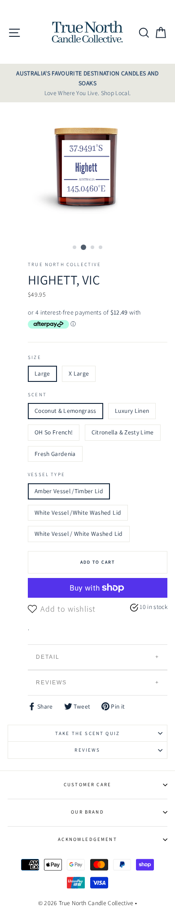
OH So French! (54, 432)
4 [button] (101, 247)
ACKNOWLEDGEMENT (87, 839)
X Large (79, 373)
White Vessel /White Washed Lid (78, 512)
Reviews (51, 682)
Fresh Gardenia (55, 454)
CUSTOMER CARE (87, 784)
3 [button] (93, 247)
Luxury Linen (132, 411)
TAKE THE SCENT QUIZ (87, 733)
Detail (48, 657)
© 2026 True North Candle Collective (86, 903)
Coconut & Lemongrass (65, 411)
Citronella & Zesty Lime (123, 432)
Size (34, 357)
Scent (37, 394)
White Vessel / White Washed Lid (79, 534)
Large (42, 373)
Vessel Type (46, 474)
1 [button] (75, 247)
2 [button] (83, 247)
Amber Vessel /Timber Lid (69, 491)
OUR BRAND (87, 812)
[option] (87, 83)
